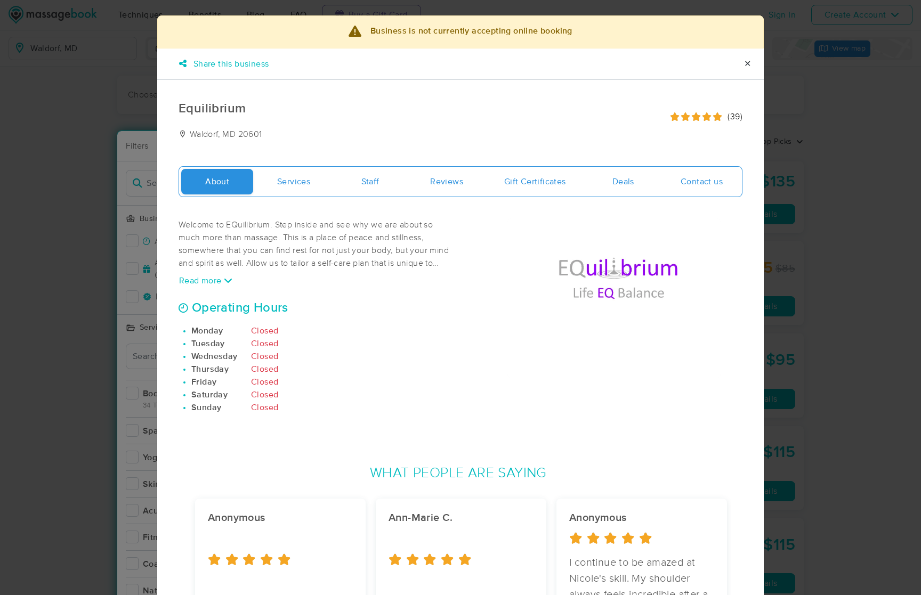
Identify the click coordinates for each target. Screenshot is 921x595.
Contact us (702, 181)
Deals (623, 181)
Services (293, 181)
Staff (370, 181)
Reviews (446, 181)
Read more (201, 280)
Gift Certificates (535, 181)
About (217, 181)
